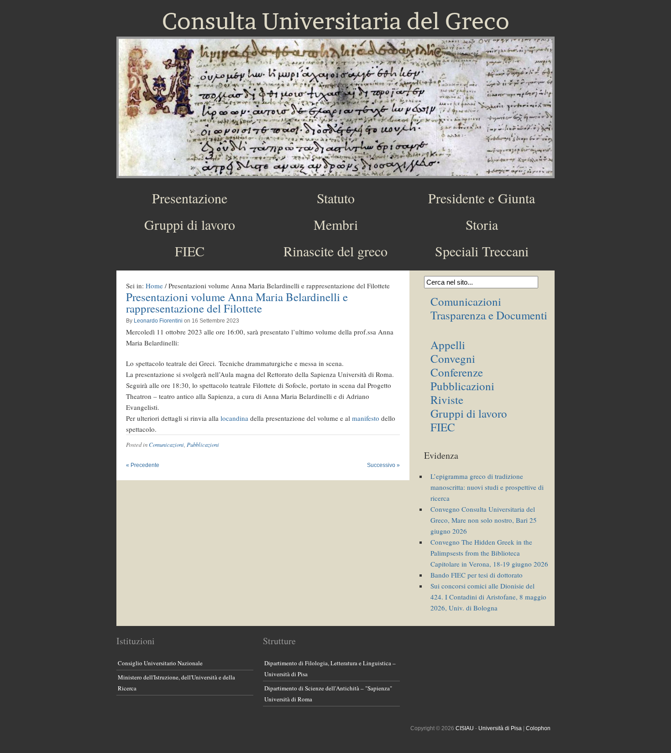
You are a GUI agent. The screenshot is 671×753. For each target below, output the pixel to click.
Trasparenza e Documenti (488, 315)
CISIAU (465, 728)
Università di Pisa (500, 728)
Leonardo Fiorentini (158, 321)
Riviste (446, 399)
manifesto (365, 418)
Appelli (447, 344)
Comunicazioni (166, 444)
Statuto (336, 198)
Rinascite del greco (335, 251)
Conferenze (456, 372)
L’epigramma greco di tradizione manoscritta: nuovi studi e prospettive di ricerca (487, 487)
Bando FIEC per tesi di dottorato (476, 574)
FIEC (189, 251)
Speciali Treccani (482, 251)
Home (154, 285)
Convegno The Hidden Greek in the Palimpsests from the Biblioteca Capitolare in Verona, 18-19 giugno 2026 (489, 552)
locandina (234, 418)
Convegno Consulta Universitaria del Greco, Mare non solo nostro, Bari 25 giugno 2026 (483, 520)
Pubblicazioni (203, 444)
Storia (482, 224)
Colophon (538, 728)
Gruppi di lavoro (189, 224)
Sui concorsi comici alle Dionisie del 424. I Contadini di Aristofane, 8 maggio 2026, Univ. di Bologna (488, 596)
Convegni (452, 358)
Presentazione (189, 198)
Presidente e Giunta (481, 198)
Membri (336, 224)
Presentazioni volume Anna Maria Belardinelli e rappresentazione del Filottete (237, 302)
